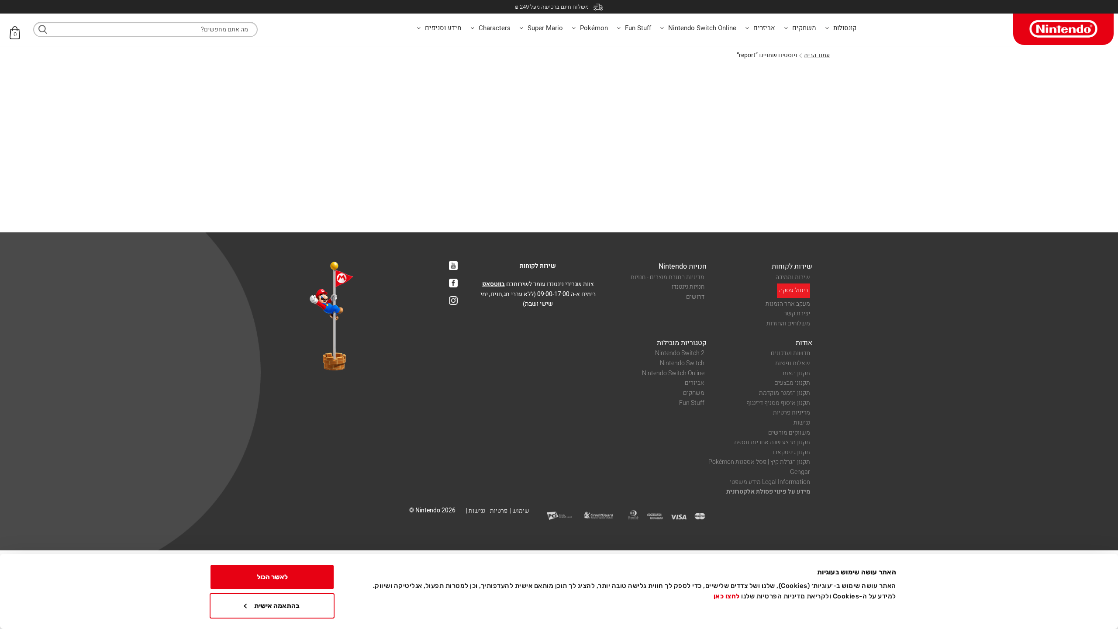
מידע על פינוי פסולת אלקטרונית (768, 491)
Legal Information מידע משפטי (770, 482)
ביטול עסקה (793, 290)
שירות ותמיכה (793, 277)
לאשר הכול (272, 577)
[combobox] (145, 29)
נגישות (802, 422)
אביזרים (694, 382)
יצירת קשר (797, 313)
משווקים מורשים (789, 432)
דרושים (695, 296)
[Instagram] (453, 300)
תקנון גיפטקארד (790, 452)
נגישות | (475, 510)
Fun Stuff (691, 403)
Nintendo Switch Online (673, 373)
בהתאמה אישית (277, 606)
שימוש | (519, 510)
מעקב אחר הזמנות (788, 303)
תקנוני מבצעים (792, 382)
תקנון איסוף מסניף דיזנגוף (778, 403)
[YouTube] (453, 265)
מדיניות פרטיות (791, 412)
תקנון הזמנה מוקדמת (784, 392)
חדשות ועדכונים (790, 353)
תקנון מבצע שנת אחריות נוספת (772, 442)
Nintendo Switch (682, 363)
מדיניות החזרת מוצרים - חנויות (667, 277)
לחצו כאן (727, 596)
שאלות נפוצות (792, 363)
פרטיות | (497, 510)
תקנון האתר (795, 373)
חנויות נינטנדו (688, 286)
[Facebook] (453, 283)
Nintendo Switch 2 (679, 353)
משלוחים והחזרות (788, 323)
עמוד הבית (817, 55)
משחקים (693, 392)
